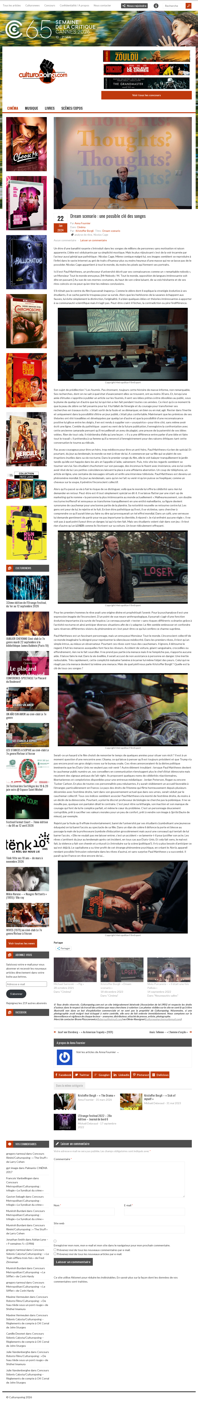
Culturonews (32, 5)
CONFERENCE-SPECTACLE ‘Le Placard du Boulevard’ (26, 680)
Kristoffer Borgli (85, 230)
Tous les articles (12, 5)
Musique (31, 108)
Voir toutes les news (22, 943)
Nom (57, 1205)
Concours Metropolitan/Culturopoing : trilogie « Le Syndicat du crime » (25, 1186)
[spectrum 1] (26, 558)
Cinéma (12, 108)
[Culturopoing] (43, 89)
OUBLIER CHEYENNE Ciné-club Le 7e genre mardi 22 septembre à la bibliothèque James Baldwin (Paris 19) (27, 642)
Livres (50, 108)
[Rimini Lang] (26, 499)
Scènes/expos (72, 108)
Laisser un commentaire (93, 240)
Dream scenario (111, 230)
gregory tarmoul (16, 1153)
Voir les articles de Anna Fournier (97, 1052)
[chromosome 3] (26, 347)
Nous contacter (102, 5)
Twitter (84, 1074)
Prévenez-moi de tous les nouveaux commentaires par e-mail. (93, 1250)
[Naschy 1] (26, 406)
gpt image (12, 1168)
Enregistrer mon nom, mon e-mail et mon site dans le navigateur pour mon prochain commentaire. (112, 1245)
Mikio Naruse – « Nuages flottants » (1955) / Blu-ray (26, 895)
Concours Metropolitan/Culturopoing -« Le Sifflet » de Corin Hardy (25, 1272)
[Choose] (26, 170)
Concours (49, 5)
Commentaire (63, 1159)
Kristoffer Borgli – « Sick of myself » (160, 1097)
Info (156, 5)
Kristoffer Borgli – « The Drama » (96, 1095)
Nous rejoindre (136, 5)
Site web (59, 1223)
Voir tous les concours (146, 95)
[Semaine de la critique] (99, 28)
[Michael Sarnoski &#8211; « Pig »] (75, 969)
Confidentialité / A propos (74, 5)
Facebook (65, 1074)
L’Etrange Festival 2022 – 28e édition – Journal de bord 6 (95, 1117)
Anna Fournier (82, 223)
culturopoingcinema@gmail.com (163, 1019)
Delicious (163, 1074)
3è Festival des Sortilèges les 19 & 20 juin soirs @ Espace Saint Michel (27, 787)
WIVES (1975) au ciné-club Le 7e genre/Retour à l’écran (24, 931)
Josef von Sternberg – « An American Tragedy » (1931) (85, 1032)
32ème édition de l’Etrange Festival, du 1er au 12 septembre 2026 (26, 604)
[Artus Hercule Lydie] (26, 465)
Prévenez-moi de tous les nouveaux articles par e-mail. (89, 1254)
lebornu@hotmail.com (110, 1019)
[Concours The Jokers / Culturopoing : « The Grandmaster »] (146, 83)
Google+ (104, 1074)
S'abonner (16, 993)
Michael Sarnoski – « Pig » (69, 984)
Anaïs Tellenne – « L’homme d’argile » (168, 1032)
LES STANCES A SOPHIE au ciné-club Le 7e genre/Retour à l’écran (27, 752)
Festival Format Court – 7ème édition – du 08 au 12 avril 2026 (27, 823)
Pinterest (143, 1074)
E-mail (128, 1205)
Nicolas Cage (101, 234)
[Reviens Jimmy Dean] (26, 229)
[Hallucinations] (26, 288)
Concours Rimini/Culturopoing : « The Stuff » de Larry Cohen (27, 1157)
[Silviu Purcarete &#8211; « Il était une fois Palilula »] (168, 969)
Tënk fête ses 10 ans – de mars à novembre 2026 (24, 859)
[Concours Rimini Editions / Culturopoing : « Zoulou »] (146, 56)
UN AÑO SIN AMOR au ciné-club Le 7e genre (26, 716)
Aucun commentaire (65, 240)
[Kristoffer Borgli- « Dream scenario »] (122, 969)
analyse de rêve (83, 234)
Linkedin (124, 1074)
